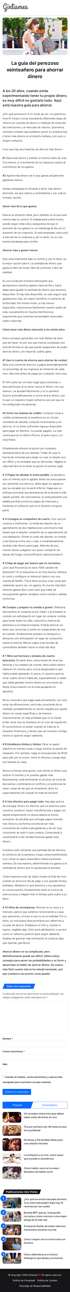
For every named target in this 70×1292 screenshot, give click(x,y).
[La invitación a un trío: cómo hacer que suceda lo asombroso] (12, 1158)
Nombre (8, 1038)
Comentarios (49, 1105)
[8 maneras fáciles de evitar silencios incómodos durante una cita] (12, 1229)
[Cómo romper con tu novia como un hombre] (12, 1244)
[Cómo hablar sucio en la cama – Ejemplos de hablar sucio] (12, 1173)
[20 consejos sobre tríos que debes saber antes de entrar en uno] (12, 1117)
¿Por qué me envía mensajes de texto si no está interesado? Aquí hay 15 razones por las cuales (45, 1203)
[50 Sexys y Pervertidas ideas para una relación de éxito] (12, 1144)
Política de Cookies (47, 1280)
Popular (17, 1105)
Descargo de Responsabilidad (35, 1285)
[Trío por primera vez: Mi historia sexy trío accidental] (12, 1130)
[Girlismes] (16, 7)
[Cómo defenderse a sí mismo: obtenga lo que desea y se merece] (12, 1258)
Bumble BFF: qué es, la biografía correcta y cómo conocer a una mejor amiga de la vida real (45, 1216)
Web (5, 1064)
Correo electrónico (14, 1051)
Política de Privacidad (24, 1280)
